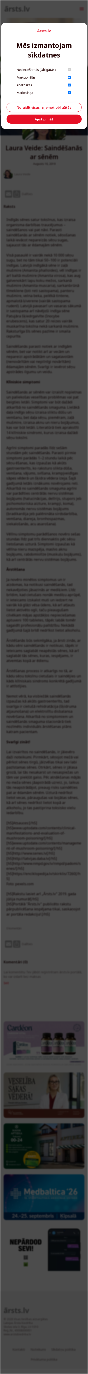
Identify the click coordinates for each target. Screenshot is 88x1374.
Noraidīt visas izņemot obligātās (44, 107)
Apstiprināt (44, 119)
